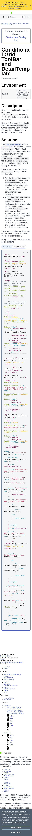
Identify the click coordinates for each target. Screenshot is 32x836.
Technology (7, 771)
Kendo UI (3, 659)
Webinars (7, 684)
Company (7, 769)
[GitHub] (8, 728)
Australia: (15, 713)
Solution (9, 140)
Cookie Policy (13, 820)
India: (14, 710)
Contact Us (7, 705)
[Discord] (8, 730)
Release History (9, 679)
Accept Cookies (16, 828)
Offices (6, 779)
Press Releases (9, 774)
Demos (6, 676)
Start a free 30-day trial (16, 39)
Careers (6, 777)
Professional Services (10, 685)
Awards (6, 773)
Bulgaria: (15, 712)
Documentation (8, 677)
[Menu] (3, 17)
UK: (14, 709)
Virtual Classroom (9, 689)
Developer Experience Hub (12, 674)
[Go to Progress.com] (6, 753)
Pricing (6, 668)
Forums (6, 681)
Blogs (5, 682)
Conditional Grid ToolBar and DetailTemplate (15, 62)
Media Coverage (9, 776)
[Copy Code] (24, 252)
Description (12, 105)
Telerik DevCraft (5, 656)
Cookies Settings (15, 832)
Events (6, 690)
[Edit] (27, 252)
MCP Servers (4, 662)
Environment (13, 85)
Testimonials (7, 699)
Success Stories (9, 698)
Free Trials (7, 667)
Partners (6, 687)
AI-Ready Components (16, 662)
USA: (14, 707)
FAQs (5, 692)
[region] (16, 822)
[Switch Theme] (28, 17)
